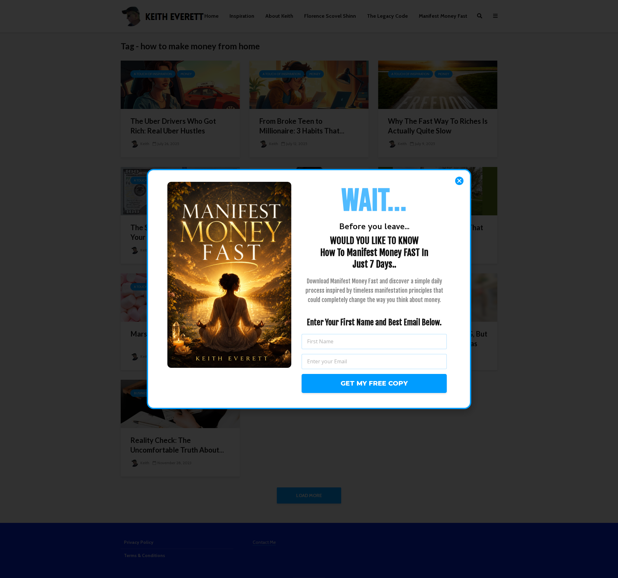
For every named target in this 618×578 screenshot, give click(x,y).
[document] (309, 289)
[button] (459, 181)
